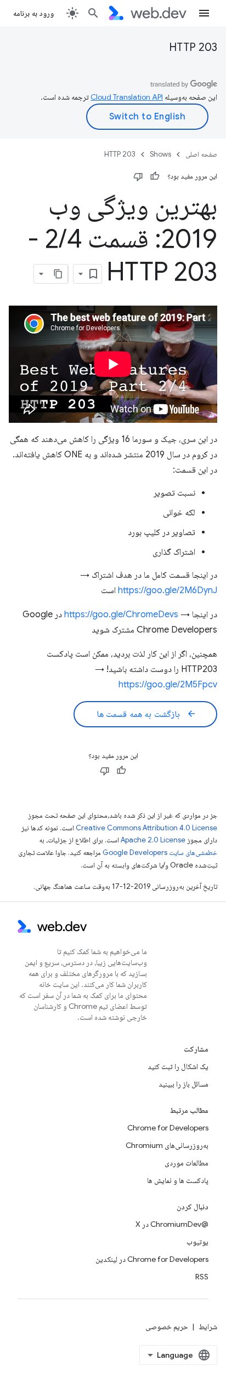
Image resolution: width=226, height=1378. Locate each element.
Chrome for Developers (167, 1128)
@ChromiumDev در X (171, 1224)
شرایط (208, 1326)
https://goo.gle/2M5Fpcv (167, 684)
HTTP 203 (193, 47)
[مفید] (154, 176)
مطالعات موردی (186, 1163)
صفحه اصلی (201, 154)
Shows (160, 154)
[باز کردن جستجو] (93, 13)
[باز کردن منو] (204, 13)
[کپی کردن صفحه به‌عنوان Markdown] (58, 274)
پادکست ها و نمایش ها (177, 1180)
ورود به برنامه (33, 13)
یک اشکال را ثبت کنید (178, 1066)
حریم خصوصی (166, 1326)
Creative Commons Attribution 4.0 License (146, 827)
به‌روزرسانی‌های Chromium (167, 1145)
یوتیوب (197, 1242)
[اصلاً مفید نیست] (138, 176)
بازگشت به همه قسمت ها (147, 714)
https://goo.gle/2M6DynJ (167, 590)
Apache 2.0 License (153, 840)
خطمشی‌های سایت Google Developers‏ (160, 852)
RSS (201, 1277)
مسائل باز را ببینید (183, 1084)
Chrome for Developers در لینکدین (151, 1259)
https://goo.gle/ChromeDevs (121, 614)
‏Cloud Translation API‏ (127, 97)
